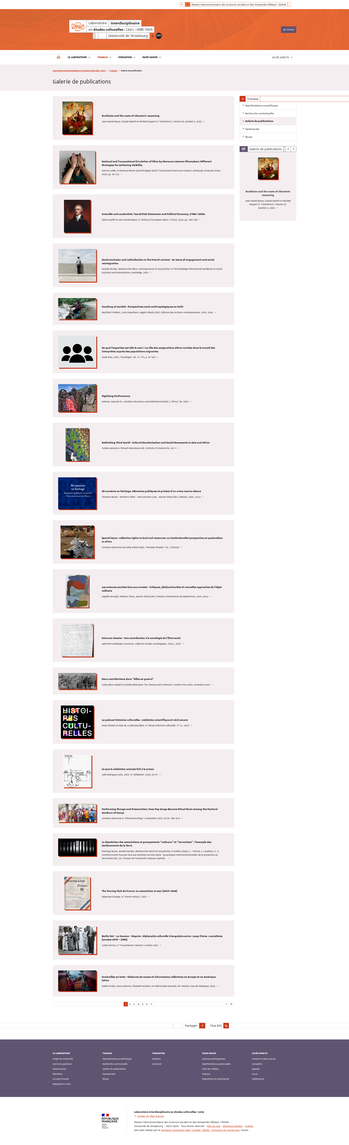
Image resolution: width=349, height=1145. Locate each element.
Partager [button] (191, 1026)
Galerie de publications (114, 1068)
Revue (106, 1078)
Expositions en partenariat (215, 1078)
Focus (255, 1074)
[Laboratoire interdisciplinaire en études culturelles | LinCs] (78, 26)
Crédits (249, 1126)
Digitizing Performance (116, 396)
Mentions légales (232, 1126)
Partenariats (109, 1074)
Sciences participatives (213, 1058)
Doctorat (156, 1064)
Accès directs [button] (280, 57)
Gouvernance (59, 1068)
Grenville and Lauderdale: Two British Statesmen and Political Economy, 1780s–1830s (153, 214)
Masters (156, 1058)
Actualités (257, 1064)
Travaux (113, 70)
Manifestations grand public (216, 1064)
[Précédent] (288, 149)
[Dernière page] (231, 1004)
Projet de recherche (63, 1058)
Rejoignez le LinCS (62, 1084)
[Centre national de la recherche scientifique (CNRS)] (159, 36)
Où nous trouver (61, 1078)
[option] (268, 186)
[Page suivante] (226, 1004)
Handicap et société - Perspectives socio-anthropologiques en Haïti (142, 306)
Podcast (206, 1074)
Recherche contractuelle (115, 1064)
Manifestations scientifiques (117, 1058)
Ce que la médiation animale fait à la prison (128, 769)
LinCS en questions (62, 1064)
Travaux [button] (102, 57)
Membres (57, 1074)
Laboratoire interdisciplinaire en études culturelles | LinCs (79, 70)
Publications (258, 1078)
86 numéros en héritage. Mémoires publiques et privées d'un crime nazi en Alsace (151, 491)
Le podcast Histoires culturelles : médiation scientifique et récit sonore (145, 720)
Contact (290, 29)
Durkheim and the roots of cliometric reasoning (130, 116)
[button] (202, 1026)
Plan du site (213, 1126)
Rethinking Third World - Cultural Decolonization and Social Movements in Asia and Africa (156, 442)
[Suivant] (293, 149)
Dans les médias (210, 1068)
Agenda (256, 1068)
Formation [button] (125, 57)
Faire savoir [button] (150, 57)
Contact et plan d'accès (264, 1058)
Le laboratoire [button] (77, 57)
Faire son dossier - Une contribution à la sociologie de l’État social (141, 638)
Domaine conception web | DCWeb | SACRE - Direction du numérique (200, 1130)
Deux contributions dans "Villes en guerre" (128, 679)
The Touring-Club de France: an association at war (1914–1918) (139, 891)
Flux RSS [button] (216, 1026)
